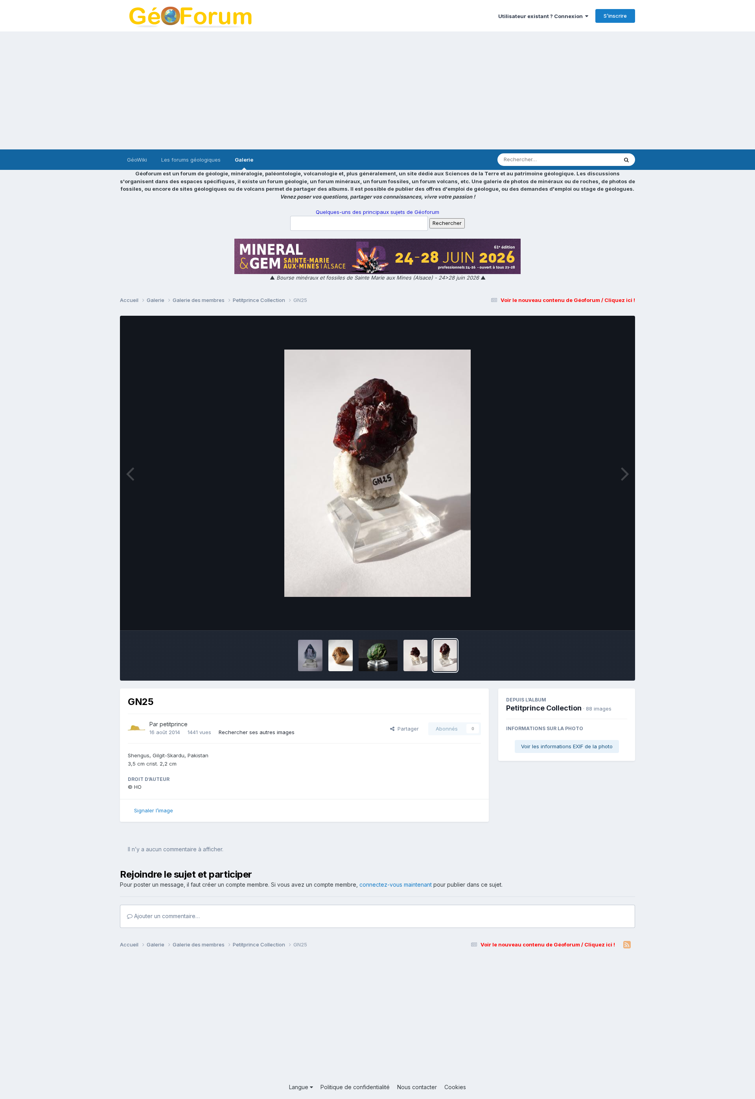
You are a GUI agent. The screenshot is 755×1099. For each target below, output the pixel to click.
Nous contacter (417, 1087)
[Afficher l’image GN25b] (415, 655)
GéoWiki (137, 159)
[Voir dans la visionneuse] (377, 473)
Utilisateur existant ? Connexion (541, 16)
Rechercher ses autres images (257, 732)
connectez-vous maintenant (395, 884)
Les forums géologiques (191, 159)
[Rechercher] (626, 159)
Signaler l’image (153, 810)
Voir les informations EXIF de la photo (567, 746)
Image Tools (602, 616)
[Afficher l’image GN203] (340, 655)
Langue (299, 1087)
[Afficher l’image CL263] (310, 655)
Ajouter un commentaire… (166, 916)
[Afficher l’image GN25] (445, 655)
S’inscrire (615, 16)
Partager (406, 728)
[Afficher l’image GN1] (378, 655)
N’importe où (592, 159)
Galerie (244, 159)
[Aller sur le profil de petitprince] (136, 728)
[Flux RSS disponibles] (627, 944)
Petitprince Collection (544, 708)
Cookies (455, 1087)
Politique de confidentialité (355, 1087)
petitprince (174, 724)
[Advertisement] (377, 90)
